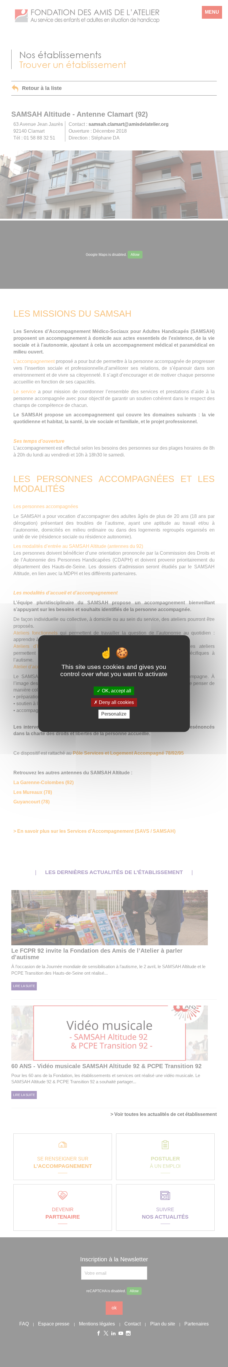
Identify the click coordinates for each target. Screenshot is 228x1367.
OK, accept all (116, 690)
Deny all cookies (116, 702)
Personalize (113, 714)
